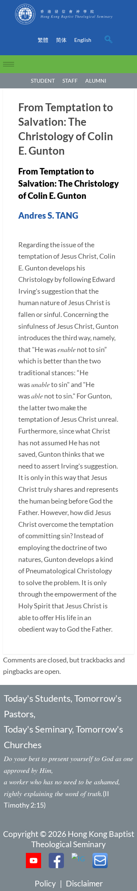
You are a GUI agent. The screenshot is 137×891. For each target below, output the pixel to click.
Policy (45, 883)
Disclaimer (84, 883)
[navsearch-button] (108, 40)
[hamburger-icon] (8, 64)
